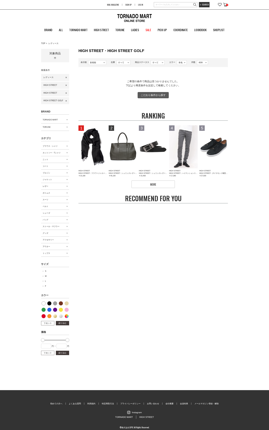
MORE (153, 184)
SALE (148, 30)
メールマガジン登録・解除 (206, 403)
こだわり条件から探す (153, 95)
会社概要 (169, 403)
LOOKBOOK (200, 30)
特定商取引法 (108, 403)
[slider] (43, 340)
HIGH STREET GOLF (53, 100)
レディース (53, 43)
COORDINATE (180, 30)
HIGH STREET (50, 85)
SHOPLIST (219, 30)
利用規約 (91, 403)
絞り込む (63, 323)
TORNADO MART (50, 120)
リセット (48, 323)
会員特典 (184, 403)
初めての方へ (56, 403)
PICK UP (162, 30)
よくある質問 (75, 403)
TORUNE (47, 127)
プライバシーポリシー (130, 403)
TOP (43, 43)
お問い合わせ (153, 403)
